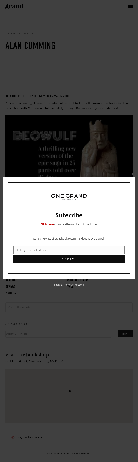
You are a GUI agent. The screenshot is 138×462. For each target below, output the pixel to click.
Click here (47, 224)
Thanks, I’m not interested (69, 284)
